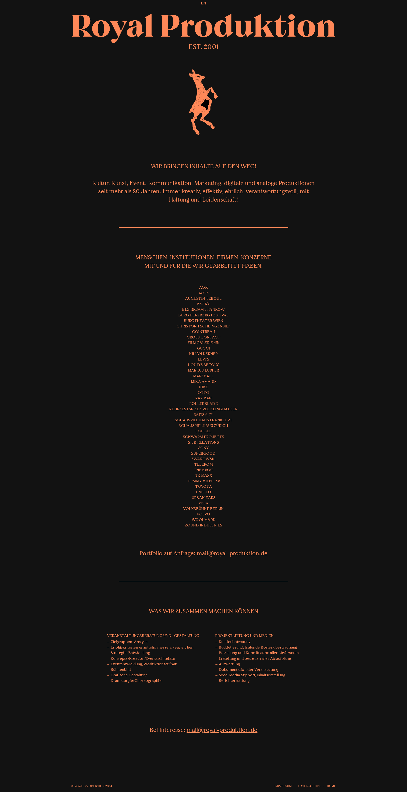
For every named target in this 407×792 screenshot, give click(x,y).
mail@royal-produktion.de (232, 553)
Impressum (283, 786)
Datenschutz (309, 786)
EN (203, 3)
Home (331, 786)
